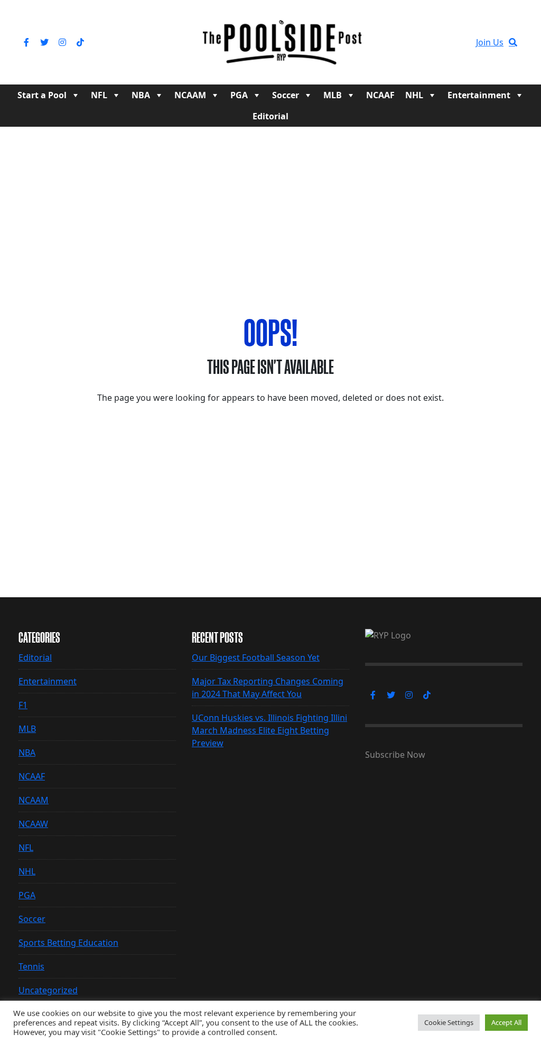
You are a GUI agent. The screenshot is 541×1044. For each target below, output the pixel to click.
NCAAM (190, 95)
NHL (414, 95)
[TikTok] (80, 42)
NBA (141, 95)
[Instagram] (62, 42)
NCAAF (380, 95)
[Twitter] (44, 42)
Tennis (31, 966)
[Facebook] (26, 42)
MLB (332, 95)
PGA (239, 95)
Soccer (285, 95)
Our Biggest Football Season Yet (256, 657)
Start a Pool (42, 95)
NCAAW (33, 824)
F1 (22, 705)
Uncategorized (48, 990)
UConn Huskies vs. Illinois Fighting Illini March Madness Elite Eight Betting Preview (269, 730)
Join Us (489, 42)
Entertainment (478, 95)
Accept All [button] (506, 1022)
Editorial (270, 116)
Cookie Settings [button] (448, 1022)
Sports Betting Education (68, 942)
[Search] (513, 42)
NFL (99, 95)
